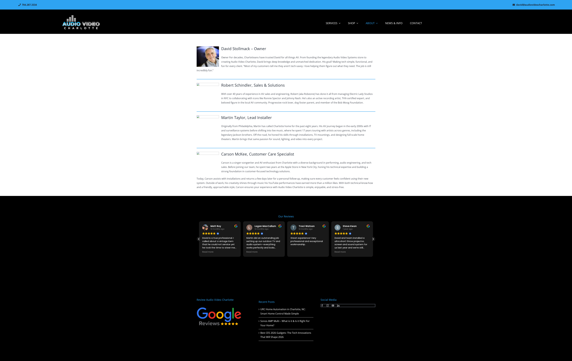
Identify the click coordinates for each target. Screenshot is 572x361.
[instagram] (327, 305)
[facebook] (322, 305)
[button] (373, 239)
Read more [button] (207, 252)
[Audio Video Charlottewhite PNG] (81, 16)
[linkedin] (338, 305)
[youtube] (333, 305)
